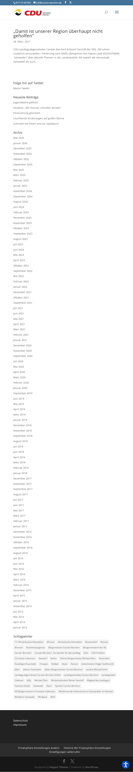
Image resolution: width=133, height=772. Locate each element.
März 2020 (19, 377)
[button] (126, 765)
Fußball (54, 663)
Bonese (104, 641)
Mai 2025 (18, 169)
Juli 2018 (18, 446)
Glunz (64, 663)
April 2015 (19, 595)
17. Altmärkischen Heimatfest (29, 641)
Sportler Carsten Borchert (67, 685)
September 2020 (22, 356)
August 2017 (20, 494)
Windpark (42, 696)
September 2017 (22, 489)
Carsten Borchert (23, 652)
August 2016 (20, 553)
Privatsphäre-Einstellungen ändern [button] (38, 748)
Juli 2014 (18, 611)
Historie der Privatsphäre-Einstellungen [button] (87, 748)
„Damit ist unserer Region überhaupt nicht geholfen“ (58, 33)
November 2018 (22, 430)
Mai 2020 (18, 366)
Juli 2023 (18, 244)
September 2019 (22, 393)
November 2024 (22, 191)
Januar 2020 (20, 388)
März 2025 (19, 175)
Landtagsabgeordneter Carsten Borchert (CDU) (37, 674)
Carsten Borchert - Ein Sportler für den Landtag (57, 652)
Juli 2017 (18, 499)
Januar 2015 (20, 600)
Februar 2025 (21, 180)
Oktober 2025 (21, 159)
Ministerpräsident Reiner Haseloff (67, 680)
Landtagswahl (108, 674)
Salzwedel (38, 685)
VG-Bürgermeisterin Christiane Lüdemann (35, 691)
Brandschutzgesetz (35, 647)
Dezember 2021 (22, 292)
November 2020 (22, 350)
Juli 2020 (18, 361)
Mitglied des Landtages (98, 680)
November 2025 (22, 153)
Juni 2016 (18, 563)
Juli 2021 (18, 308)
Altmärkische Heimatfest (70, 641)
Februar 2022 (21, 281)
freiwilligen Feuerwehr (25, 663)
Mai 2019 (18, 404)
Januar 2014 (20, 627)
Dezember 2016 (22, 531)
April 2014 (19, 622)
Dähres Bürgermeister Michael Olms (78, 658)
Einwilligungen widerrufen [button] (64, 752)
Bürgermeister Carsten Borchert (64, 647)
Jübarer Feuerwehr (32, 669)
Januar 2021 (20, 340)
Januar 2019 (20, 420)
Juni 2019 (18, 398)
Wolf (53, 696)
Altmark (50, 641)
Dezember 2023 (22, 217)
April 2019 (19, 409)
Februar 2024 (21, 212)
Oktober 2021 (21, 297)
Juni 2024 (18, 207)
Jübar (17, 669)
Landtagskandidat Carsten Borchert (81, 674)
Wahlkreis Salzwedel (24, 696)
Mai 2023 (18, 254)
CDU (86, 652)
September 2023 (22, 233)
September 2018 (22, 435)
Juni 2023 (18, 249)
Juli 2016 (18, 558)
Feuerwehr (104, 658)
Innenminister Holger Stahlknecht (97, 663)
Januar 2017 (20, 526)
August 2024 (20, 201)
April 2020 (19, 372)
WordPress (91, 767)
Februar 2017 (21, 521)
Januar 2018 (20, 473)
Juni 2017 (18, 505)
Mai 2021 (18, 318)
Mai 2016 (18, 568)
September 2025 (22, 164)
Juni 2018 (18, 451)
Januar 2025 (20, 185)
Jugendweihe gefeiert (25, 102)
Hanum (74, 663)
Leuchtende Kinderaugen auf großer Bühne (38, 118)
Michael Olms (41, 680)
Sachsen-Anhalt (22, 685)
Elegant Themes (59, 767)
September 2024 (22, 196)
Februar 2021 (21, 334)
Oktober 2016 (21, 542)
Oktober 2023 (21, 228)
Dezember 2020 (22, 345)
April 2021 (19, 324)
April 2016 (19, 574)
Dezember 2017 (22, 478)
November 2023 (22, 223)
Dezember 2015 (22, 590)
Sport (49, 685)
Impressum (19, 724)
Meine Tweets (21, 88)
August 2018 (20, 441)
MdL (29, 680)
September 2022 (22, 271)
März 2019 (19, 414)
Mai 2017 (18, 510)
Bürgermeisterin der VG (94, 647)
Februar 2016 (21, 585)
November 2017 (22, 483)
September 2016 (22, 547)
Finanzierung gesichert (26, 113)
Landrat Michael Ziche (96, 669)
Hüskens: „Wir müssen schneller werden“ (37, 107)
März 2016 (19, 579)
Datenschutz (20, 720)
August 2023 (20, 239)
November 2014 (22, 606)
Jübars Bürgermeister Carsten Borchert (64, 669)
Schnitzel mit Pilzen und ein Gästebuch (36, 123)
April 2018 (19, 457)
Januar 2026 (20, 143)
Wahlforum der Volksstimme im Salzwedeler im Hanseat (86, 691)
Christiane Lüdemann (25, 658)
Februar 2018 (21, 467)
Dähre (54, 658)
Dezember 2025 (22, 148)
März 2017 (19, 515)
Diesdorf (43, 658)
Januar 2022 (20, 286)
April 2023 (19, 260)
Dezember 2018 (22, 425)
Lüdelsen (19, 680)
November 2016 (22, 537)
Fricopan (44, 663)
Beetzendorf (91, 641)
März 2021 (19, 329)
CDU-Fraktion (98, 652)
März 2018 (19, 462)
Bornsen (19, 647)
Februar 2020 (21, 382)
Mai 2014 (18, 616)
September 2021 (22, 302)
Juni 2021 (18, 313)
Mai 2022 (18, 276)
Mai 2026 (18, 137)
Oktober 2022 (21, 265)
